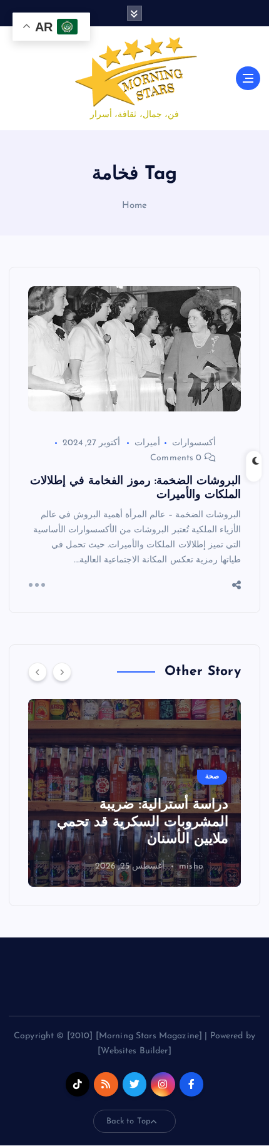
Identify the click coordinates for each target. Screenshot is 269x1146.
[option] (134, 793)
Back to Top (128, 1121)
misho (191, 866)
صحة (212, 776)
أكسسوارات (194, 443)
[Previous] (37, 672)
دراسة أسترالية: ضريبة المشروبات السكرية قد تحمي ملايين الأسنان (142, 822)
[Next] (62, 672)
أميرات (147, 443)
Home (135, 205)
